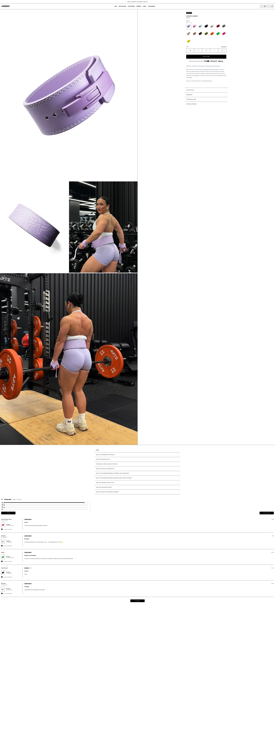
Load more (137, 600)
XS (190, 50)
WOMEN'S (138, 6)
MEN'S (144, 6)
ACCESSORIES (151, 6)
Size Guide (223, 46)
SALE (116, 6)
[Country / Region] (265, 6)
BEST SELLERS (122, 6)
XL (222, 50)
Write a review (266, 513)
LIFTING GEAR (131, 6)
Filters (8, 513)
